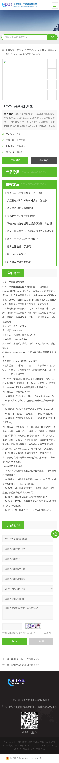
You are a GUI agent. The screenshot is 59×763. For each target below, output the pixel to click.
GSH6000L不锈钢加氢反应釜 (25, 665)
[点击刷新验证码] (33, 626)
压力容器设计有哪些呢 (19, 246)
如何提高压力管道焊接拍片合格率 (24, 192)
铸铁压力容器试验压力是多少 (22, 238)
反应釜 (40, 50)
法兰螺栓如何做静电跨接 (20, 208)
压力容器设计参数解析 (19, 261)
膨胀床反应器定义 (16, 254)
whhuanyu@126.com (37, 700)
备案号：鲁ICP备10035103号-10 (22, 745)
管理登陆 (40, 749)
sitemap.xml (47, 745)
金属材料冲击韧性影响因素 (21, 215)
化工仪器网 (28, 749)
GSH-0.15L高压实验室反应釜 (25, 659)
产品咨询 (15, 160)
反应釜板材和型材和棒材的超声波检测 (27, 200)
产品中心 (29, 50)
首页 (19, 50)
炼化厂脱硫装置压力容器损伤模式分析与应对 (30, 231)
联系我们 (44, 160)
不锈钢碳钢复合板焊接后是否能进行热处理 (29, 223)
